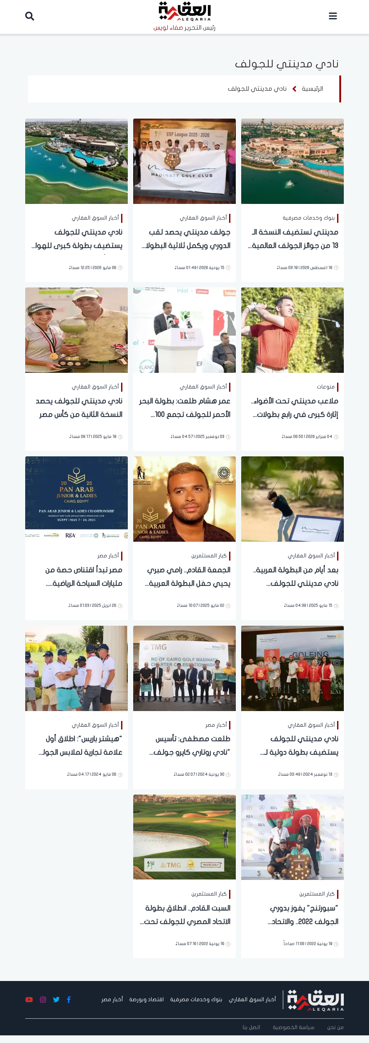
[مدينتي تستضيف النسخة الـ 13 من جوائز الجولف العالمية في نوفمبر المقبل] (292, 160)
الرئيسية (312, 88)
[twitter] (56, 1000)
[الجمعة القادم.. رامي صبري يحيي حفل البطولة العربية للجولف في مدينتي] (184, 498)
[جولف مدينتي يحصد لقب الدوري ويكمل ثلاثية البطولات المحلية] (184, 160)
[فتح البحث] (29, 17)
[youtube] (29, 1000)
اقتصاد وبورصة (146, 999)
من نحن (335, 1027)
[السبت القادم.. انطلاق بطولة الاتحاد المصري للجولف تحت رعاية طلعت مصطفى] (184, 836)
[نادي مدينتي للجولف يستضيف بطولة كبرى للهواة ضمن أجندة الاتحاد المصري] (76, 160)
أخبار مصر (112, 999)
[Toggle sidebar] (333, 17)
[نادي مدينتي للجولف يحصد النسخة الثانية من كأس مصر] (76, 329)
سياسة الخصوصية (294, 1027)
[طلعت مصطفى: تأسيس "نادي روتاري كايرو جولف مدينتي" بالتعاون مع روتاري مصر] (184, 668)
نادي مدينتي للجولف (257, 88)
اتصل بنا (251, 1027)
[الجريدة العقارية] (316, 999)
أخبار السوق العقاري (252, 999)
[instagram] (43, 1000)
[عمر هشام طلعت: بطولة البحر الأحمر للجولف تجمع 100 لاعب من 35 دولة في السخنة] (184, 329)
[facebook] (69, 1000)
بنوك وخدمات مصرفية (196, 999)
